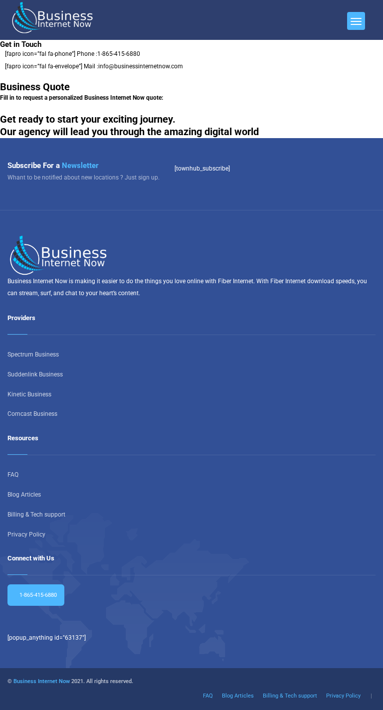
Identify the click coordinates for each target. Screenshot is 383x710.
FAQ (12, 474)
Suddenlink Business (35, 374)
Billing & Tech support (36, 514)
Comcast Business (32, 413)
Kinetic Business (29, 394)
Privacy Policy (26, 534)
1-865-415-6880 (118, 53)
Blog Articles (24, 494)
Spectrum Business (33, 354)
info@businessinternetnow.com (140, 66)
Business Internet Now (41, 681)
